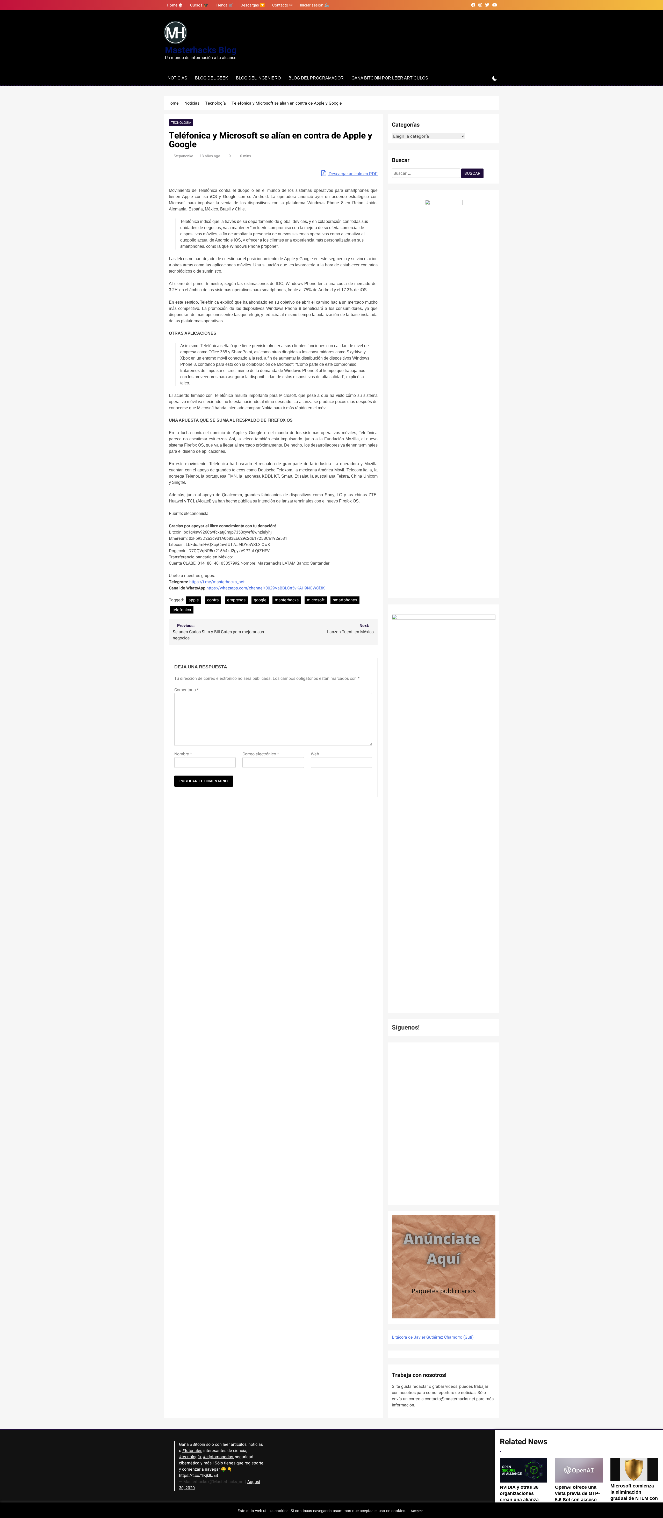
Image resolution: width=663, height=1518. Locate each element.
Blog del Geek (211, 78)
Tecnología (181, 123)
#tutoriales (192, 1451)
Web (315, 754)
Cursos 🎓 (199, 5)
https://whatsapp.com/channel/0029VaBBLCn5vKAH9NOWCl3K (265, 588)
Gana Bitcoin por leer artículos (389, 78)
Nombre (183, 754)
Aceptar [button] (416, 1510)
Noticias (177, 78)
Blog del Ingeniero (258, 78)
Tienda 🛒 (224, 5)
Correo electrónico (260, 754)
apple (194, 600)
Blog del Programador (316, 78)
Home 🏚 (175, 5)
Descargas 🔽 (253, 5)
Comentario (186, 690)
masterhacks (287, 600)
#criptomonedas (218, 1457)
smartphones (345, 600)
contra (213, 600)
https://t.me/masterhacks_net (216, 582)
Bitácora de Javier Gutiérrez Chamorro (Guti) (433, 1337)
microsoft (316, 600)
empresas (236, 600)
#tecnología (190, 1457)
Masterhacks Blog (200, 50)
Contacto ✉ (282, 5)
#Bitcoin (197, 1444)
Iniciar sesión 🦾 (314, 5)
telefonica (181, 610)
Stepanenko (183, 156)
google (260, 600)
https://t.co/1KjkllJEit (198, 1475)
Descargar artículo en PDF (353, 174)
